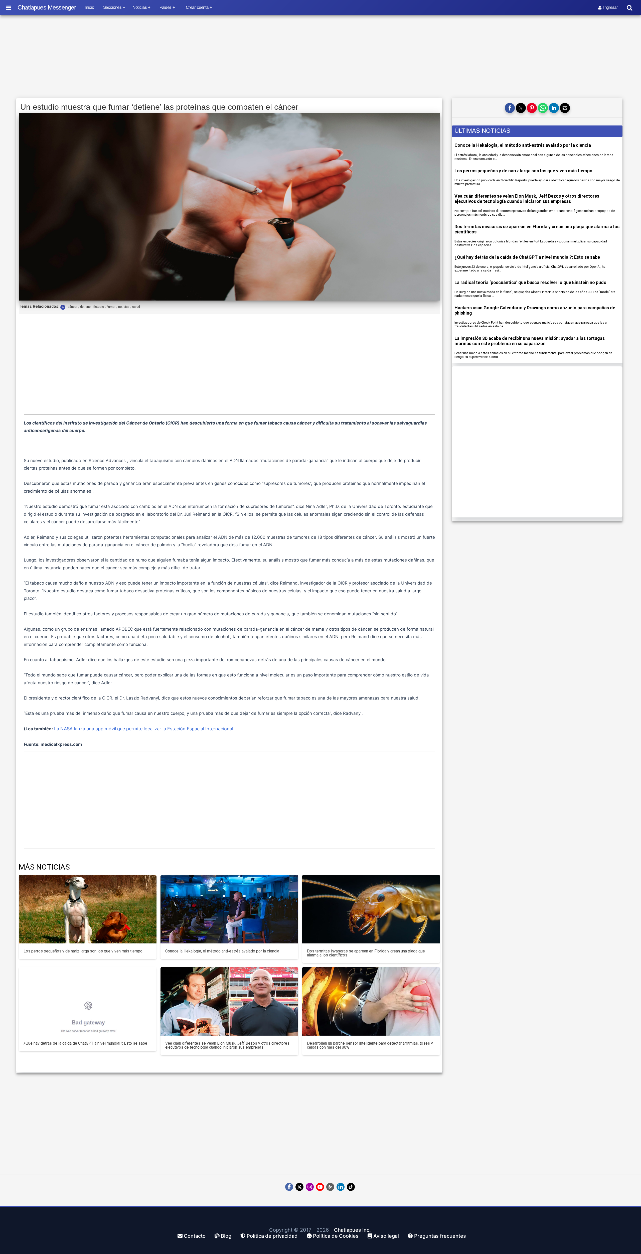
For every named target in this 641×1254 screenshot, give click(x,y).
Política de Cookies (335, 1236)
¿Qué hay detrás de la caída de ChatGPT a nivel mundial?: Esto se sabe (527, 257)
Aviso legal (385, 1236)
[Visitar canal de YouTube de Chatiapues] (320, 1187)
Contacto (194, 1236)
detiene (85, 307)
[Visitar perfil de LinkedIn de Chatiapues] (341, 1187)
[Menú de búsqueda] (629, 8)
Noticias (139, 7)
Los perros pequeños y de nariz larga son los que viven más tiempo (523, 170)
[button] (510, 108)
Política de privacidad (271, 1236)
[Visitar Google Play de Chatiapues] (330, 1187)
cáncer (72, 307)
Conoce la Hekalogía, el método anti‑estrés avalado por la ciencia (522, 145)
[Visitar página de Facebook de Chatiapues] (289, 1187)
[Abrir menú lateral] (9, 8)
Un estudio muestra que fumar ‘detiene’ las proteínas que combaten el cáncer (159, 106)
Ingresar (610, 7)
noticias (123, 307)
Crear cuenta (197, 7)
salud (136, 307)
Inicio (89, 7)
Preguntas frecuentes (439, 1236)
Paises (165, 7)
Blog (225, 1236)
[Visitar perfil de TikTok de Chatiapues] (351, 1187)
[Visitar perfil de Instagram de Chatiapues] (310, 1187)
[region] (320, 57)
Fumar (111, 307)
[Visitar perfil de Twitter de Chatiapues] (299, 1187)
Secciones (112, 7)
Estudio (98, 307)
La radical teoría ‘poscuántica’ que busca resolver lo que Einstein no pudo (530, 282)
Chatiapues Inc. (352, 1230)
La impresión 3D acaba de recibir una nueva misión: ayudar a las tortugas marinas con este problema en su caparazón (529, 341)
